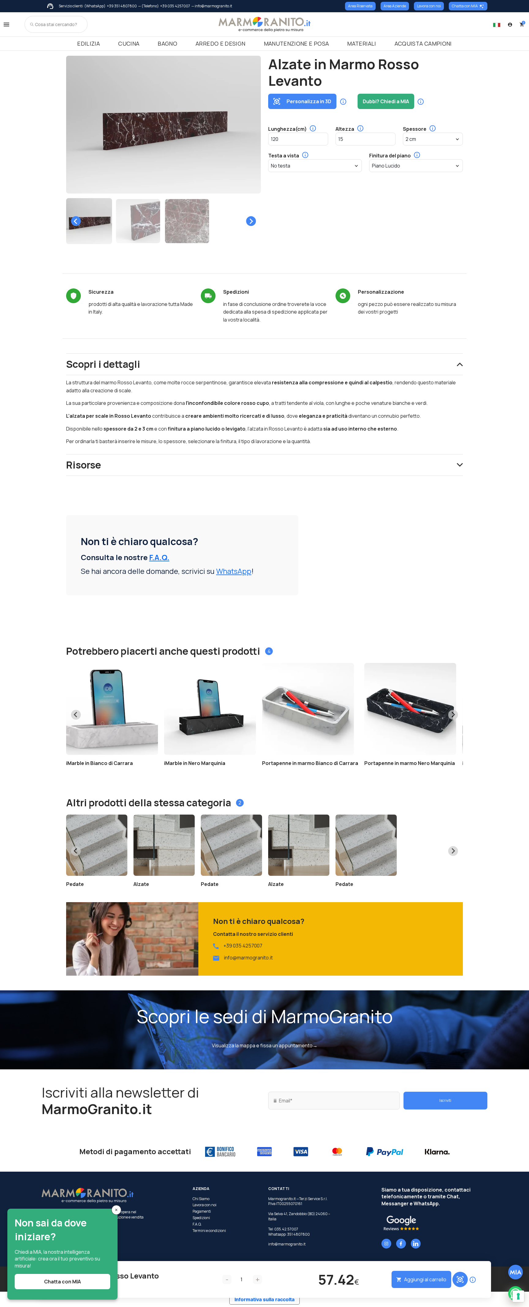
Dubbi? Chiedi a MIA (386, 101)
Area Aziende (395, 6)
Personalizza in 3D (309, 101)
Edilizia (88, 43)
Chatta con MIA (465, 6)
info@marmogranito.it (248, 957)
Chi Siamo (201, 1198)
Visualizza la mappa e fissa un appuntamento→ (264, 1045)
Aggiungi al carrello (425, 1279)
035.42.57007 (286, 1229)
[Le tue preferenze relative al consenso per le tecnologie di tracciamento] (518, 1296)
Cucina (128, 43)
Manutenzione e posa (296, 43)
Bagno (167, 43)
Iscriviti (445, 1100)
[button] (89, 221)
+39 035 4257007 (175, 6)
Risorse (83, 465)
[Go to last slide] (76, 221)
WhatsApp (233, 571)
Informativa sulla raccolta (264, 1299)
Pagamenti (202, 1211)
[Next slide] (251, 221)
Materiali (361, 43)
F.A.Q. (159, 557)
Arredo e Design (220, 43)
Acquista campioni (423, 43)
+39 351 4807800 (122, 6)
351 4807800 (298, 1234)
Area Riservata (360, 6)
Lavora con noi (429, 6)
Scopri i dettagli (103, 364)
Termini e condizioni (209, 1230)
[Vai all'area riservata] (510, 24)
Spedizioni (201, 1217)
